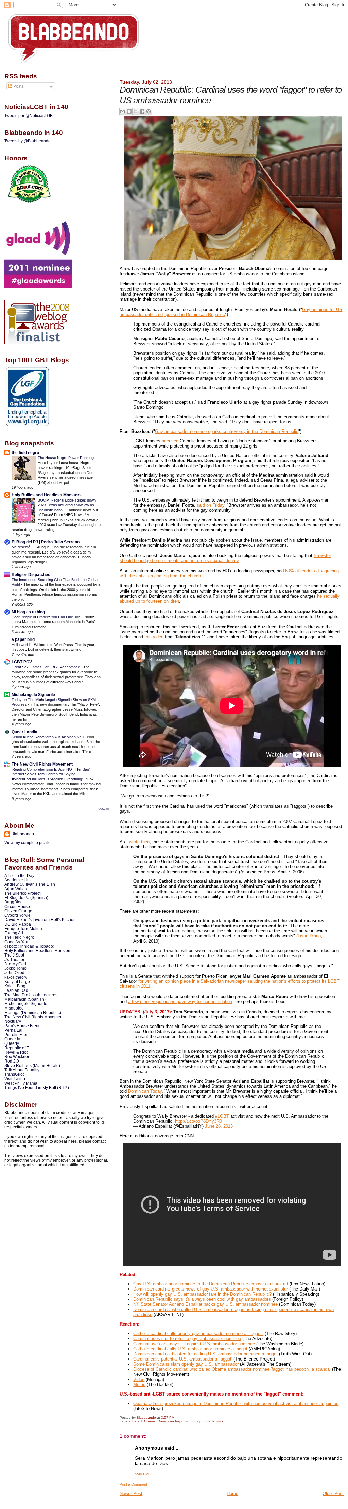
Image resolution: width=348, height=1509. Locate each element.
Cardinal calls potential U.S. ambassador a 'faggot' (182, 1359)
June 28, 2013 (219, 1126)
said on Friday (210, 505)
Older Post (333, 1493)
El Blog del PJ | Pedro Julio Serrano (46, 542)
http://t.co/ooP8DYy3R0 (198, 1121)
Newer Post (131, 1493)
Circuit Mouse (17, 906)
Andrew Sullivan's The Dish (29, 884)
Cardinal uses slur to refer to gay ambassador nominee (187, 1338)
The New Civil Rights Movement (42, 764)
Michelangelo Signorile (33, 694)
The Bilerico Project (22, 893)
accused (170, 440)
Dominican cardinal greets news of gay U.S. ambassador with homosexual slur (210, 1289)
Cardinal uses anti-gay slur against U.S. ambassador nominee (194, 1343)
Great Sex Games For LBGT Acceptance (46, 667)
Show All (103, 809)
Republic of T (16, 1048)
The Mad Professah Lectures (30, 995)
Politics (217, 1421)
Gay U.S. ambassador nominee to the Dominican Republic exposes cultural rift (210, 1283)
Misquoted (14, 1008)
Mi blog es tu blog (28, 612)
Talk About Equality (21, 1070)
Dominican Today (145, 1091)
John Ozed (14, 972)
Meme (139, 1384)
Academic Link (18, 880)
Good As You (16, 942)
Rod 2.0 (11, 1061)
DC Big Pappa (17, 924)
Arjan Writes (15, 889)
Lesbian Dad (16, 990)
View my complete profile (27, 842)
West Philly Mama (20, 1083)
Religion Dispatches (31, 574)
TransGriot (14, 1074)
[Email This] (122, 111)
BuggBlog (13, 902)
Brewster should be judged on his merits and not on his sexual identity (225, 558)
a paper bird (23, 639)
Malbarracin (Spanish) (25, 999)
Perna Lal (13, 1030)
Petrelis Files (16, 1034)
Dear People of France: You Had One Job (46, 617)
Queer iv (12, 1039)
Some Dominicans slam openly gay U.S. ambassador (186, 1364)
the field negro (25, 452)
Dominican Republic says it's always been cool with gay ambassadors (202, 1299)
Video (138, 1379)
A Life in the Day (19, 875)
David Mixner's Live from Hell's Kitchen (40, 919)
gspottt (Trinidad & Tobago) (29, 946)
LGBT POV (22, 662)
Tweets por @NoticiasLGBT (29, 115)
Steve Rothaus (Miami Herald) (32, 1065)
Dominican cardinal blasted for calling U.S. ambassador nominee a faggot (205, 1353)
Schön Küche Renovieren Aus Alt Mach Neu (48, 737)
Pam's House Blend (22, 1025)
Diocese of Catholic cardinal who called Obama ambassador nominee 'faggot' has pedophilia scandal (232, 1369)
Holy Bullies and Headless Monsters (47, 495)
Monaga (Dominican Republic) (32, 1012)
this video (153, 636)
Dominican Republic (173, 1421)
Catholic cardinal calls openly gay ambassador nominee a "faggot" (198, 1333)
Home (232, 1493)
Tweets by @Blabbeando (27, 141)
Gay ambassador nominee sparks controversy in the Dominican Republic (226, 431)
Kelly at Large (17, 981)
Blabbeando (22, 833)
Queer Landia (24, 732)
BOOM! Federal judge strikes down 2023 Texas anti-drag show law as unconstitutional (67, 505)
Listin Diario (309, 935)
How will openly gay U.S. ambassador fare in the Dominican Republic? (202, 1294)
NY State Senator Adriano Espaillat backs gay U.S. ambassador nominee (205, 1304)
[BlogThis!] (129, 111)
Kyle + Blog (14, 986)
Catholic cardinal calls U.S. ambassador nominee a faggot (190, 1348)
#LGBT (222, 1116)
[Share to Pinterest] (148, 111)
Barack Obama (144, 1421)
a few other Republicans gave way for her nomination (180, 1001)
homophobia (200, 1421)
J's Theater (14, 959)
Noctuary (12, 1021)
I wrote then (138, 841)
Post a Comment (133, 1484)
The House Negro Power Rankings (67, 458)
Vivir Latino (14, 1078)
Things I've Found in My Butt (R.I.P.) (36, 1087)
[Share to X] (135, 111)
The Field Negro (19, 937)
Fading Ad (13, 933)
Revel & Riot (16, 1052)
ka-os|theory (15, 977)
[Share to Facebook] (142, 111)
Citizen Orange (18, 911)
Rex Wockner (16, 1056)
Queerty (11, 1043)
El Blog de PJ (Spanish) (26, 897)
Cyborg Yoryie (17, 915)
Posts (17, 86)
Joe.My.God (15, 964)
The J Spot (14, 955)
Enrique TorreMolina (23, 928)
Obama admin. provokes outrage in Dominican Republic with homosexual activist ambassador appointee (235, 1403)
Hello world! (22, 645)
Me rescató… (23, 547)
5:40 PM (142, 1474)
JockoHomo (15, 968)
